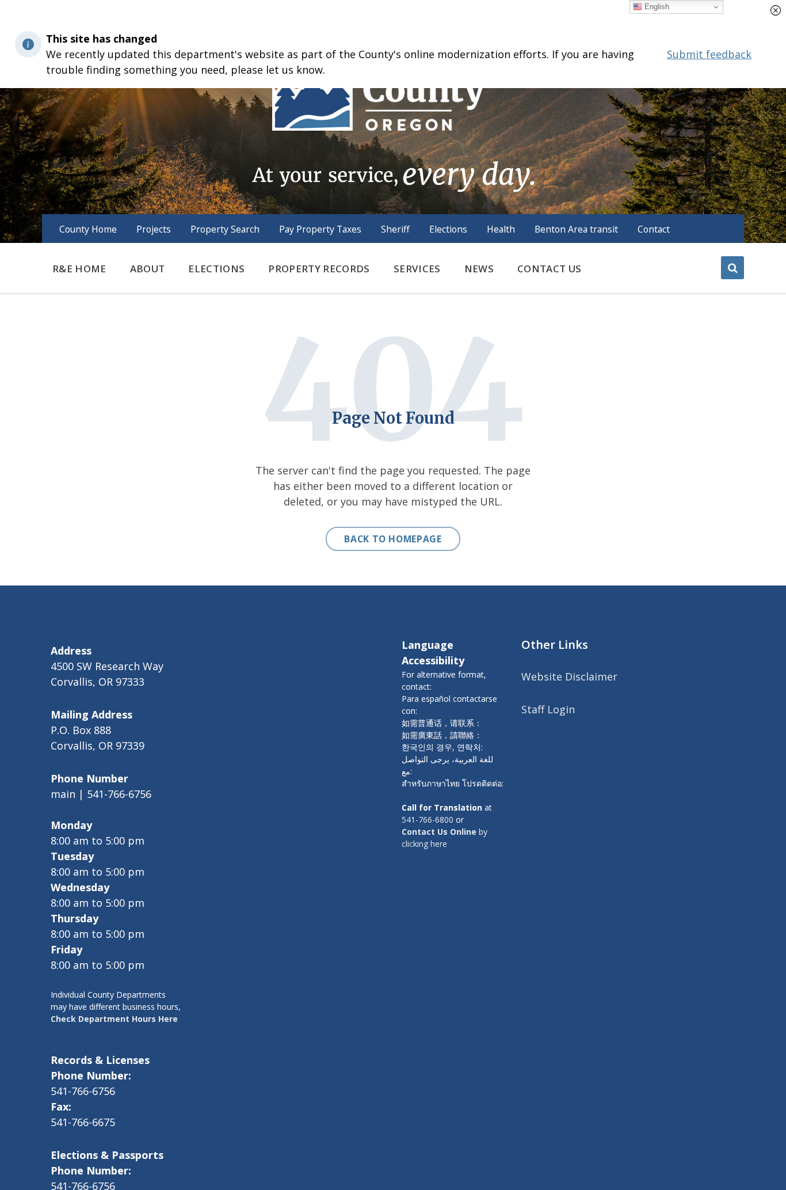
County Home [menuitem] (88, 229)
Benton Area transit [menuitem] (576, 229)
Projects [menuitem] (153, 229)
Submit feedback (709, 54)
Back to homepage (392, 539)
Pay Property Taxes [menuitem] (320, 229)
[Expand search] (732, 267)
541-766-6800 (427, 819)
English (655, 6)
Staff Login (548, 709)
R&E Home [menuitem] (79, 268)
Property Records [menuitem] (318, 268)
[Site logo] (392, 109)
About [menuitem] (147, 268)
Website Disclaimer (569, 676)
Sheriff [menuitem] (395, 229)
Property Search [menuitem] (225, 229)
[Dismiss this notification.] (775, 10)
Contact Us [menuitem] (549, 268)
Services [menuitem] (417, 268)
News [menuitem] (479, 268)
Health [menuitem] (501, 229)
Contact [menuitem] (654, 229)
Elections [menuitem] (448, 229)
